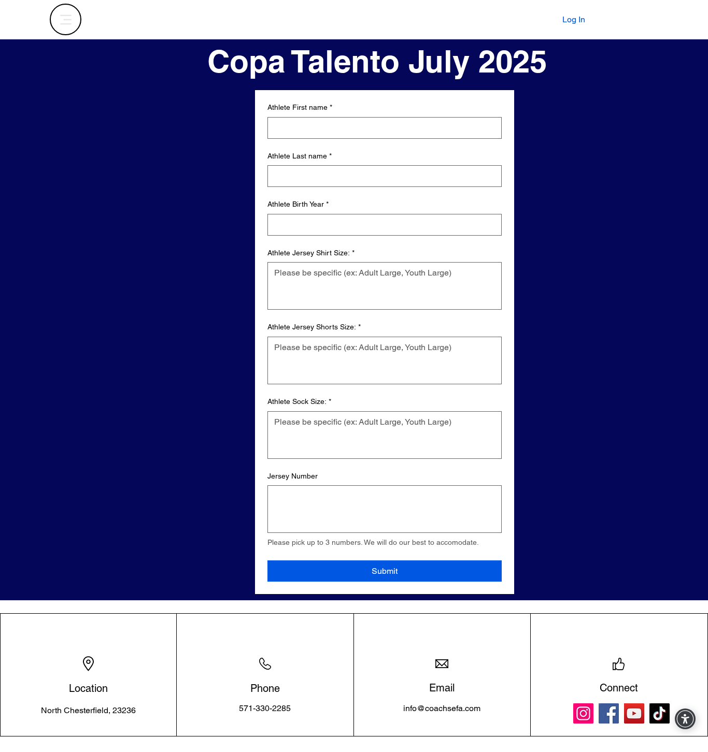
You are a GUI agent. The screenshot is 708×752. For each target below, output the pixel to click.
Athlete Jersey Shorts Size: (314, 327)
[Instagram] (583, 713)
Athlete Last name (299, 156)
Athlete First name (299, 107)
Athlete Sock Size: (299, 401)
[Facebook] (609, 713)
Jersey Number (292, 476)
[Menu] (65, 19)
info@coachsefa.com (441, 708)
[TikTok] (659, 713)
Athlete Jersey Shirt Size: (311, 253)
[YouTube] (634, 713)
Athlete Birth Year (298, 204)
